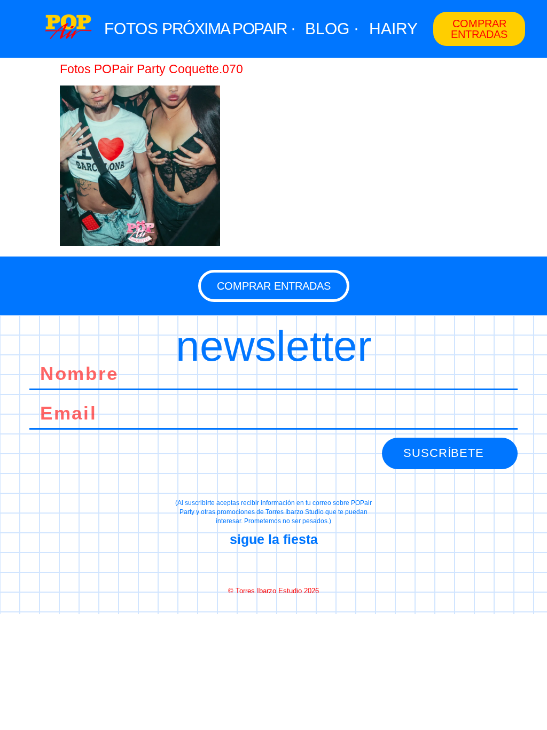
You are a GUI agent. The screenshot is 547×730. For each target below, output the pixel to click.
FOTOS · (136, 28)
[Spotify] (311, 565)
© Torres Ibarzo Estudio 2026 (273, 591)
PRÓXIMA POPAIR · (228, 28)
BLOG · (332, 28)
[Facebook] (235, 565)
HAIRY (393, 28)
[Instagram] (273, 565)
